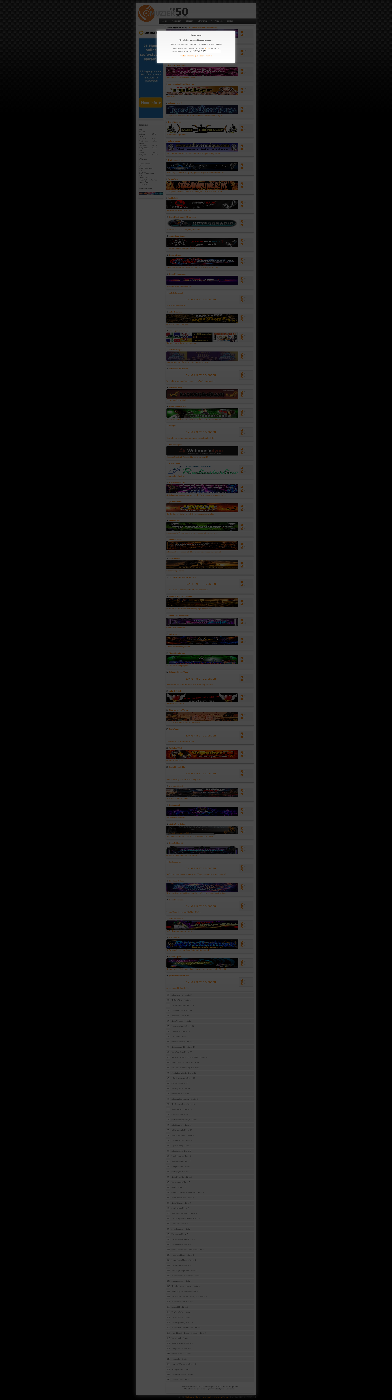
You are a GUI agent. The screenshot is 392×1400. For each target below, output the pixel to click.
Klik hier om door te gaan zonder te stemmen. (196, 56)
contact (207, 48)
